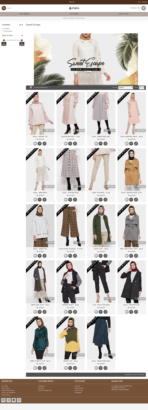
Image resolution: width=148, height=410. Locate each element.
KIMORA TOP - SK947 (70, 361)
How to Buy (5, 388)
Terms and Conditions (8, 393)
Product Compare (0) (40, 87)
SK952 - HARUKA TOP (40, 137)
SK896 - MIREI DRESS (40, 193)
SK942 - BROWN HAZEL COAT (131, 193)
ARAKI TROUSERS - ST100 (101, 193)
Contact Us (41, 386)
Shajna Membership (8, 391)
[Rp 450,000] (22, 40)
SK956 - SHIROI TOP (40, 249)
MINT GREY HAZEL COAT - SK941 (131, 249)
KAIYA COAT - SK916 (101, 249)
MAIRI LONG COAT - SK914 (40, 305)
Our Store (5, 386)
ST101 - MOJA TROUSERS (101, 305)
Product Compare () (45, 391)
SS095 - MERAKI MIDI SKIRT (101, 137)
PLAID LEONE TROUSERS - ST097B (71, 249)
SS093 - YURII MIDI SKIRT (70, 193)
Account (77, 386)
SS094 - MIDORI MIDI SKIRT (101, 361)
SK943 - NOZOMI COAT (132, 305)
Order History (79, 388)
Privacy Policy (6, 395)
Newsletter (78, 393)
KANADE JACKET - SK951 (70, 305)
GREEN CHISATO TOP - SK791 (40, 361)
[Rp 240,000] (4, 40)
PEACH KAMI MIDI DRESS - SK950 (131, 137)
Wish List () (79, 391)
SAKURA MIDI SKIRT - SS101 (70, 137)
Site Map (41, 388)
